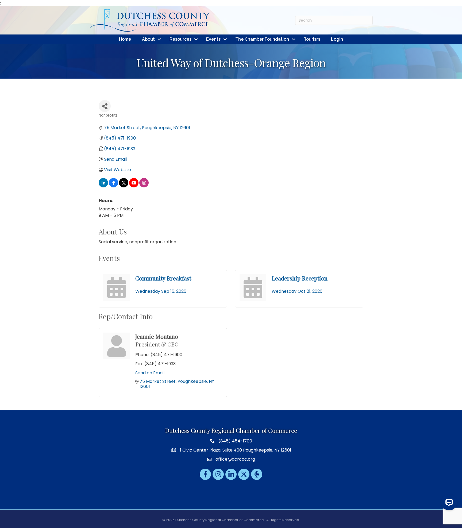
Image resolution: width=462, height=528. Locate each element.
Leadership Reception (300, 278)
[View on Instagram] (144, 186)
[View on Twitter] (123, 186)
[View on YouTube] (133, 186)
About (148, 39)
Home (125, 39)
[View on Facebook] (113, 186)
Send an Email (149, 373)
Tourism (312, 39)
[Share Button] (105, 106)
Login (337, 39)
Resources (180, 39)
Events (213, 39)
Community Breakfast (163, 278)
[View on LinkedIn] (103, 186)
